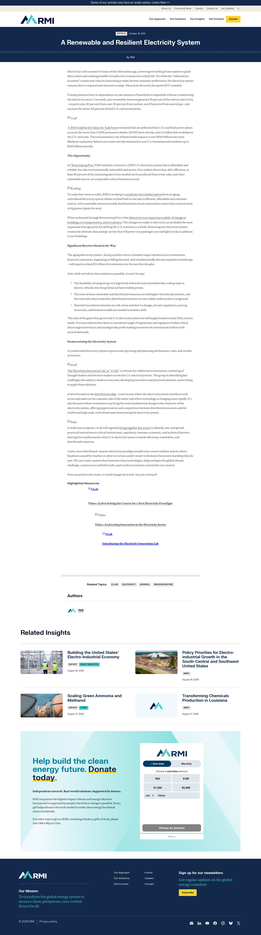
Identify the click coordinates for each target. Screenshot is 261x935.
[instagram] (223, 923)
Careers (199, 8)
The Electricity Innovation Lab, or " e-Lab (92, 370)
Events (148, 872)
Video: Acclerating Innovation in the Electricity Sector (130, 524)
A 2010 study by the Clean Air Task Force (93, 127)
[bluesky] (230, 923)
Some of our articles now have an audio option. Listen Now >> (130, 2)
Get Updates (227, 8)
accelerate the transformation (143, 194)
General (145, 584)
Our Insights (197, 19)
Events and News (182, 8)
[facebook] (215, 923)
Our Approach (157, 19)
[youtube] (207, 923)
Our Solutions (178, 19)
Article (121, 33)
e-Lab (115, 584)
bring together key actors (134, 428)
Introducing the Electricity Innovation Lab (130, 543)
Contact (149, 884)
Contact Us (212, 8)
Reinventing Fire (163, 584)
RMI (132, 57)
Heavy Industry (89, 664)
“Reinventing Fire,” (83, 165)
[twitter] (238, 923)
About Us (166, 8)
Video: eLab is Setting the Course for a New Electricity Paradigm (130, 503)
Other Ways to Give (49, 823)
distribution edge (105, 394)
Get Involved (216, 19)
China (84, 707)
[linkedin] (199, 923)
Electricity (129, 584)
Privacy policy (48, 921)
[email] (191, 923)
